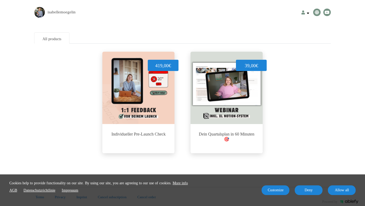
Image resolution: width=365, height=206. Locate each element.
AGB (13, 190)
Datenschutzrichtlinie (39, 190)
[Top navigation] (305, 13)
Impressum (70, 190)
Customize (276, 190)
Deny (309, 190)
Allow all (342, 190)
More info (180, 183)
